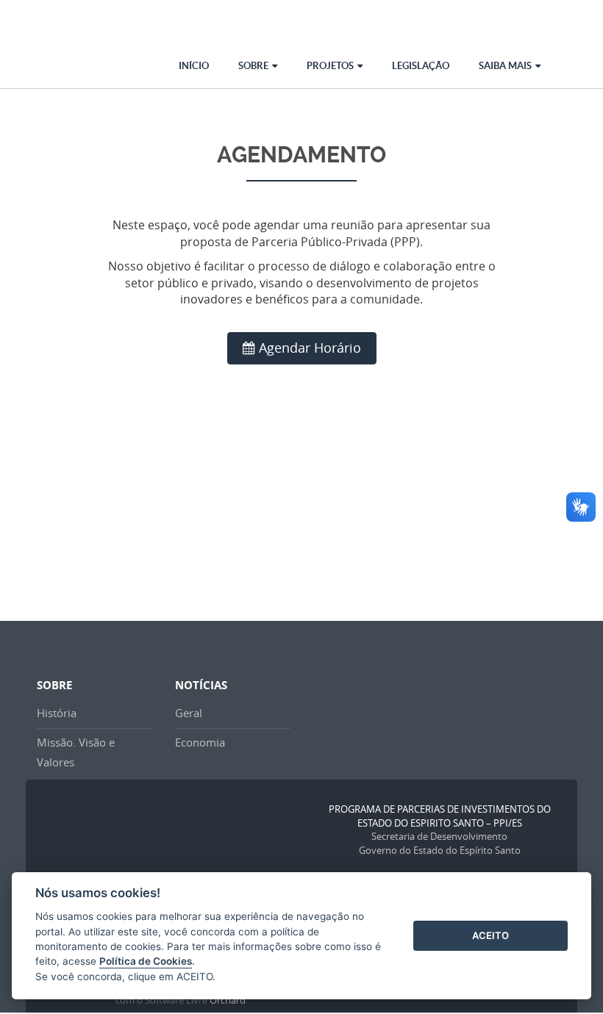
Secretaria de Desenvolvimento (439, 836)
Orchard (228, 1000)
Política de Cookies (145, 961)
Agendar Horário (310, 347)
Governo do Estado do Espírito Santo (440, 850)
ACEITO (490, 935)
